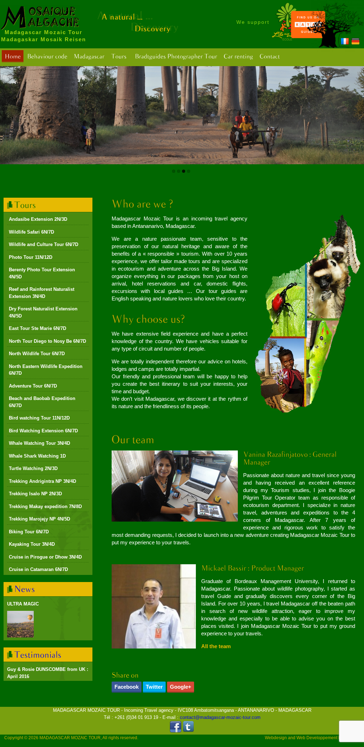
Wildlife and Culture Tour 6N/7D (43, 244)
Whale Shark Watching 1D (37, 456)
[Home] (12, 56)
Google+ (180, 687)
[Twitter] (188, 730)
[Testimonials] (37, 654)
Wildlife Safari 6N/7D (31, 232)
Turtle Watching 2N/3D (33, 468)
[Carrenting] (238, 56)
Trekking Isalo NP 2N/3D (35, 493)
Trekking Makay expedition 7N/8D (45, 506)
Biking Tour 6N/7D (29, 531)
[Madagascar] (89, 56)
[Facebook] (175, 730)
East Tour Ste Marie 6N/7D (37, 328)
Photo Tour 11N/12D (30, 257)
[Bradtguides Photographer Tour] (176, 56)
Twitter (154, 687)
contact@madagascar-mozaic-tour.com (220, 717)
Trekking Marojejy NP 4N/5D (39, 519)
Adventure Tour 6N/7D (33, 386)
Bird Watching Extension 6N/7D (43, 430)
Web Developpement (316, 737)
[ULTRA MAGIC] (20, 624)
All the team (216, 646)
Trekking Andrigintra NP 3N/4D (42, 481)
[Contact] (270, 56)
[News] (24, 589)
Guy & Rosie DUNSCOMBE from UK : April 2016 (47, 673)
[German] (355, 42)
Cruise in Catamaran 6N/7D (38, 569)
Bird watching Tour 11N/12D (39, 418)
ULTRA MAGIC (23, 604)
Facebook (126, 687)
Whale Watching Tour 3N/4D (39, 443)
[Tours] (118, 56)
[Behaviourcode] (47, 56)
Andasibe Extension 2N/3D (38, 219)
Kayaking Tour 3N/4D (32, 544)
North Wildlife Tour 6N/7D (37, 353)
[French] (345, 42)
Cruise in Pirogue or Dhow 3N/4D (45, 557)
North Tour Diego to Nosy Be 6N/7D (47, 341)
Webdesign (276, 737)
